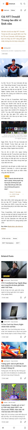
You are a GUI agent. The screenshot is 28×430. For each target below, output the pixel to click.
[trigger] (21, 3)
